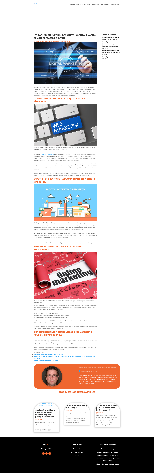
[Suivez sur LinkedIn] (49, 453)
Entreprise (105, 4)
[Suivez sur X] (46, 453)
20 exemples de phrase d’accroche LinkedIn (46, 360)
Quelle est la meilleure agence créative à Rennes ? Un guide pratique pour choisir (45, 413)
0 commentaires (65, 41)
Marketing (74, 4)
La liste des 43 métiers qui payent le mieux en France (49, 354)
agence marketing (40, 226)
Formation (115, 4)
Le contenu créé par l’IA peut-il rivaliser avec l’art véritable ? (106, 407)
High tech (86, 4)
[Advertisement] (77, 19)
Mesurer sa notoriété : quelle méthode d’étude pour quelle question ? (111, 52)
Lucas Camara (40, 41)
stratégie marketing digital (47, 154)
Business (95, 4)
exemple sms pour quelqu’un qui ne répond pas (107, 460)
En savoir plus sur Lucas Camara (89, 371)
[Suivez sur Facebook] (43, 453)
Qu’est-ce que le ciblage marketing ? (77, 406)
